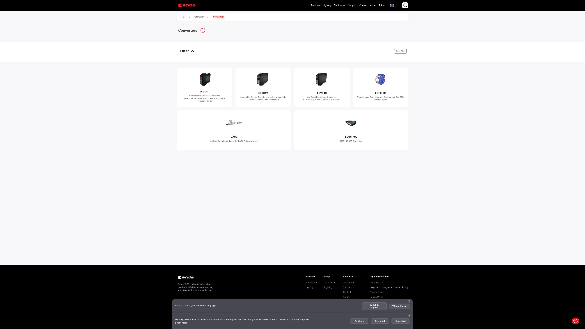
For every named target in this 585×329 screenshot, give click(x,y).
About (373, 5)
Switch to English (374, 306)
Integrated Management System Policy (389, 287)
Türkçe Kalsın (399, 306)
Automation (311, 282)
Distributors (339, 5)
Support (352, 5)
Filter (184, 51)
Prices (382, 5)
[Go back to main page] (187, 5)
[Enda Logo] (184, 277)
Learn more (181, 322)
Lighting (327, 5)
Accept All (400, 321)
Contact (363, 5)
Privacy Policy (377, 292)
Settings (359, 321)
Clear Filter (400, 51)
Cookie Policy (377, 297)
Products (315, 5)
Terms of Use (376, 282)
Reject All (380, 321)
